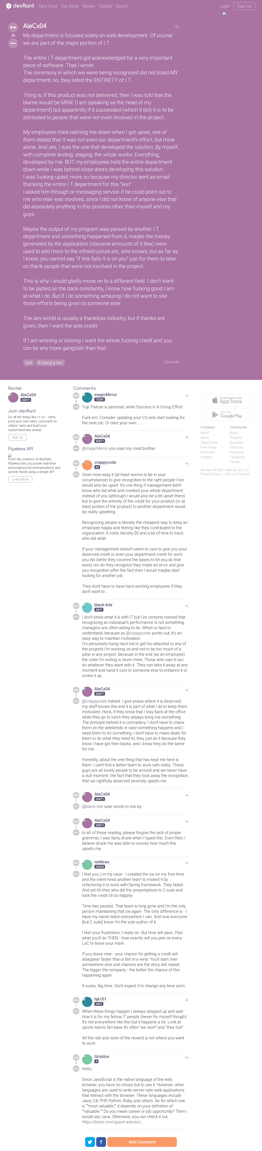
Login (225, 6)
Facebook (237, 457)
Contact (206, 457)
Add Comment (142, 1142)
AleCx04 (35, 26)
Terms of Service (237, 474)
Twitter (235, 462)
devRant (206, 470)
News (205, 438)
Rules (234, 433)
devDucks (208, 452)
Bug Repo (237, 443)
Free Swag (208, 447)
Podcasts (237, 452)
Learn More (20, 479)
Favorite (172, 361)
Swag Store (209, 443)
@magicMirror (95, 448)
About (205, 433)
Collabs (105, 6)
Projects (236, 438)
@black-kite (92, 806)
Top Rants (70, 6)
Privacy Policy (211, 474)
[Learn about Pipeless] (9, 455)
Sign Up (245, 6)
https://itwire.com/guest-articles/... (113, 1122)
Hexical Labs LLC (237, 470)
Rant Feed (48, 6)
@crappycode (138, 633)
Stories (88, 6)
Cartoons (236, 447)
